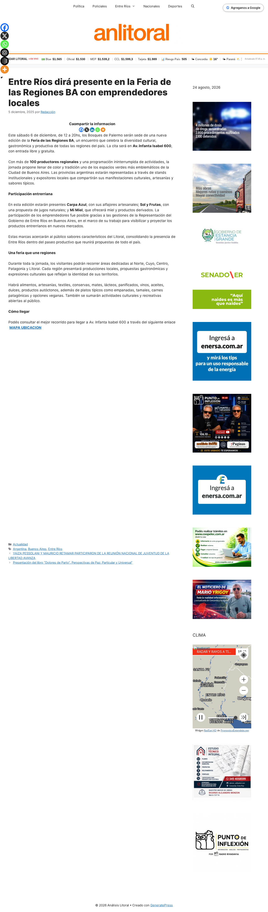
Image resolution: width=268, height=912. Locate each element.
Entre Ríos (55, 549)
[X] (86, 129)
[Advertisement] (92, 436)
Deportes (175, 6)
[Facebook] (81, 129)
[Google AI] (4, 61)
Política (78, 6)
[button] (243, 679)
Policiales (100, 6)
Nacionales (151, 6)
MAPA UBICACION (25, 328)
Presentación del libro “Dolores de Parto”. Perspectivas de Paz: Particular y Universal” (73, 562)
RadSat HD (210, 730)
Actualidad (20, 544)
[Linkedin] (92, 129)
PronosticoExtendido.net (235, 730)
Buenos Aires (37, 549)
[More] (103, 129)
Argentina (19, 549)
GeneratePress (161, 905)
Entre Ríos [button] (122, 6)
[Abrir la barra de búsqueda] (192, 6)
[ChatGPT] (4, 52)
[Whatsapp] (97, 129)
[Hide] (1, 77)
